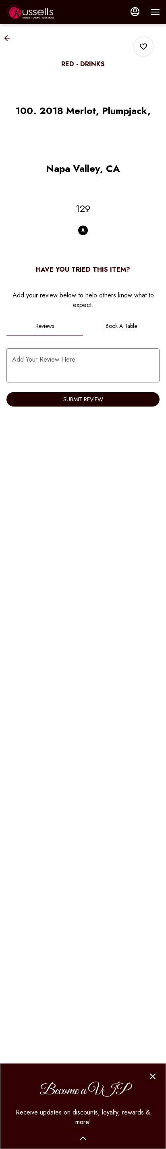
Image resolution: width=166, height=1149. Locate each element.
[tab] (44, 326)
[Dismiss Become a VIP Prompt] (152, 1076)
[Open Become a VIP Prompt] (83, 1138)
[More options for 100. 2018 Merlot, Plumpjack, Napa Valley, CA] (143, 46)
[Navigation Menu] (155, 12)
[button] (9, 38)
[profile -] (135, 11)
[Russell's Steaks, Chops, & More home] (42, 12)
